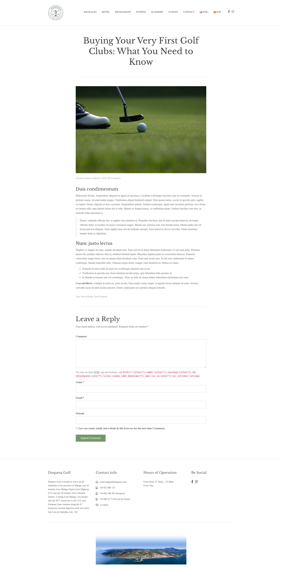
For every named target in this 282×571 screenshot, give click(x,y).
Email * (80, 397)
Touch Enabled (100, 296)
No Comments (114, 178)
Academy (157, 12)
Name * (80, 382)
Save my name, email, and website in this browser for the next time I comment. (121, 428)
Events (173, 12)
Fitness (141, 12)
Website (80, 413)
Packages (90, 12)
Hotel (106, 12)
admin (87, 178)
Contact (189, 12)
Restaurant (123, 12)
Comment (81, 336)
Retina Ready (87, 296)
